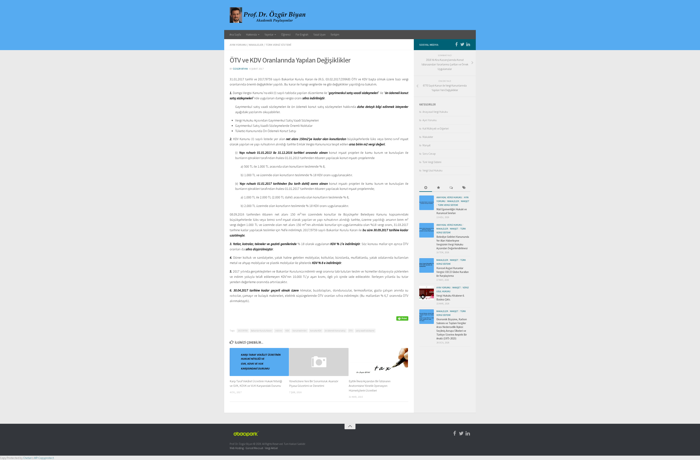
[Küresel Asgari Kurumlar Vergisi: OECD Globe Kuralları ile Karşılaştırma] (426, 265)
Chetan (27, 458)
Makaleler (256, 44)
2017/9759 (243, 330)
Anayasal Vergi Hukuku (435, 111)
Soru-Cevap (429, 153)
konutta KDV (315, 330)
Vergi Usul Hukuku (432, 170)
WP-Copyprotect (44, 458)
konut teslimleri (300, 330)
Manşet (426, 145)
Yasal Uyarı (319, 34)
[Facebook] (456, 44)
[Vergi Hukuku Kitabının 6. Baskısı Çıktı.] (426, 293)
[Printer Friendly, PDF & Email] (402, 318)
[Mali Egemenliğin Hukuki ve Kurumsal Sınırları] (426, 202)
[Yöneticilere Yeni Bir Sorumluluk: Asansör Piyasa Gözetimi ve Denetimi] (318, 362)
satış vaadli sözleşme (365, 330)
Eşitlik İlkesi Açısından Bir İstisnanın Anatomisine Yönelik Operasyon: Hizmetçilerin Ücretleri (369, 385)
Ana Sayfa (235, 34)
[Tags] (464, 188)
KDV (287, 330)
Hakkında (251, 34)
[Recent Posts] (425, 188)
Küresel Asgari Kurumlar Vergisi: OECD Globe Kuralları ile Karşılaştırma (452, 271)
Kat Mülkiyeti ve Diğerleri (436, 128)
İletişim (335, 34)
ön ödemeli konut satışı (335, 330)
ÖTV (351, 330)
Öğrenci (286, 34)
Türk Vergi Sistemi (278, 44)
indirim (278, 330)
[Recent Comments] (451, 188)
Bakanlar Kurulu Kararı (261, 330)
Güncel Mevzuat (254, 448)
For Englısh (302, 34)
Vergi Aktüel (271, 448)
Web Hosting (237, 448)
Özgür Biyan (240, 68)
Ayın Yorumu (238, 44)
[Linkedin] (468, 44)
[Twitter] (462, 44)
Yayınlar (269, 34)
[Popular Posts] (438, 188)
